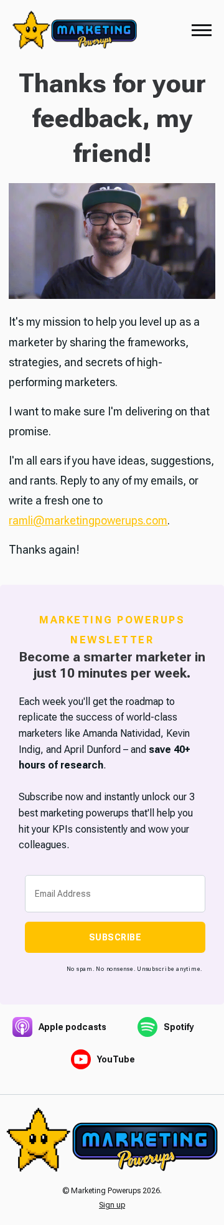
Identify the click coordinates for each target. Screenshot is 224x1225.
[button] (202, 30)
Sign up (112, 1205)
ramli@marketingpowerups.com (88, 520)
